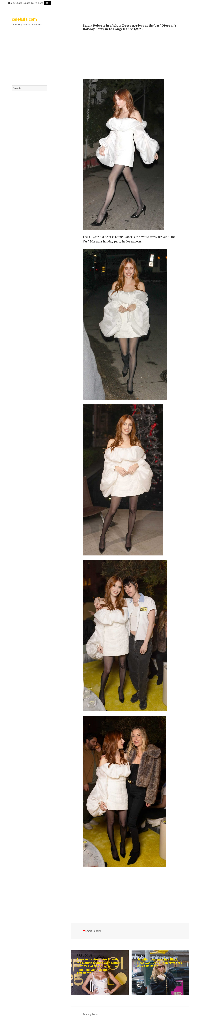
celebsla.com (24, 19)
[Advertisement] (29, 59)
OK (47, 2)
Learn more (37, 2)
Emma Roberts (93, 930)
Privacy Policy (91, 1014)
